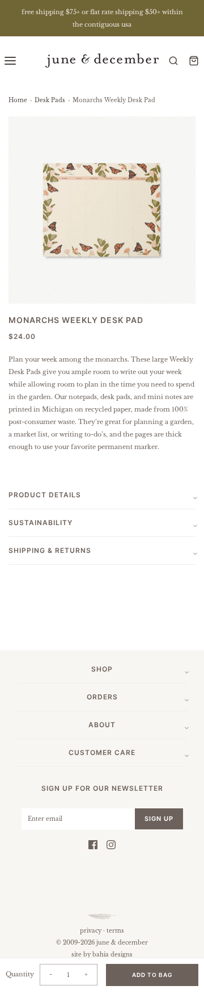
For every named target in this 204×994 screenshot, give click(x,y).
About (102, 724)
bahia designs (112, 954)
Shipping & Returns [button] (49, 550)
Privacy (90, 930)
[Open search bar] (173, 60)
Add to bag (152, 974)
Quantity (20, 974)
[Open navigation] (10, 60)
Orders (102, 697)
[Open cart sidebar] (194, 60)
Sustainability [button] (40, 522)
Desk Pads (50, 100)
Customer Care (102, 752)
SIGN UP (158, 819)
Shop (102, 669)
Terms (115, 930)
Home (17, 100)
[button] (102, 210)
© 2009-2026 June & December (102, 942)
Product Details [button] (44, 494)
